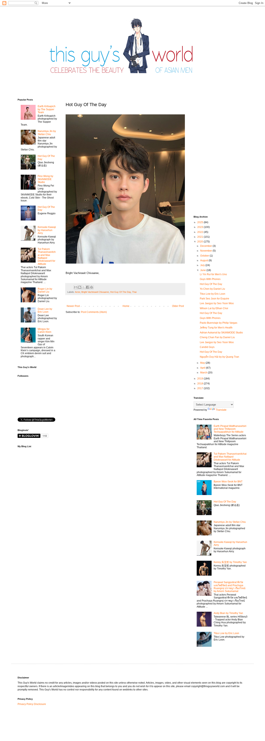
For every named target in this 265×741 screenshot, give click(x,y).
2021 (200, 236)
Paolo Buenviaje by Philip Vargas (218, 322)
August (204, 260)
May (203, 362)
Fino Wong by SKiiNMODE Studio (45, 179)
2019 (200, 378)
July (202, 265)
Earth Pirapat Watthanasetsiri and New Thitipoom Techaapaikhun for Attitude (230, 429)
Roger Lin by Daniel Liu (45, 290)
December (206, 246)
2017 (200, 388)
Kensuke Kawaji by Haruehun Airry (47, 230)
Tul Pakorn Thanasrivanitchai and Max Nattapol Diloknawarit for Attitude (47, 256)
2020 (200, 241)
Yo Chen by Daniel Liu (212, 288)
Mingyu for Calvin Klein (44, 330)
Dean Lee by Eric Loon (45, 310)
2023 (200, 227)
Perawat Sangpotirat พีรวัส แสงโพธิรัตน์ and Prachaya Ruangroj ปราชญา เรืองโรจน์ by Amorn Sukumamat (229, 587)
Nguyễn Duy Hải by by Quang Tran (219, 356)
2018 (200, 383)
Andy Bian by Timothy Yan (228, 613)
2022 (200, 232)
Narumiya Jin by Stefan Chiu (47, 133)
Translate (221, 409)
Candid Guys (207, 347)
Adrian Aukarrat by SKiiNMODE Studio (221, 332)
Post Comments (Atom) (94, 312)
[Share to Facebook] (88, 287)
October (205, 255)
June (203, 270)
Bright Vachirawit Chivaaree (95, 292)
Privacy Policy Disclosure (32, 704)
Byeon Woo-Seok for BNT (228, 481)
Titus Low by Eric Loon (212, 293)
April (203, 367)
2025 (200, 222)
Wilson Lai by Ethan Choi (214, 308)
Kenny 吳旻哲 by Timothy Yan (230, 562)
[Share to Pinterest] (91, 287)
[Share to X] (84, 287)
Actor (77, 292)
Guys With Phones (210, 279)
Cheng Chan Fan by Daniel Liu (217, 337)
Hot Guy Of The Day (120, 292)
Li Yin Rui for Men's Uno (213, 274)
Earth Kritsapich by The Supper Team (46, 109)
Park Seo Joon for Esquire (214, 298)
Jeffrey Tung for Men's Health (216, 327)
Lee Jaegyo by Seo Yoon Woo (217, 303)
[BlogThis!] (80, 287)
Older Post (178, 306)
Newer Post (73, 306)
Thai (134, 292)
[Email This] (76, 287)
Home (126, 306)
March (204, 372)
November (206, 250)
